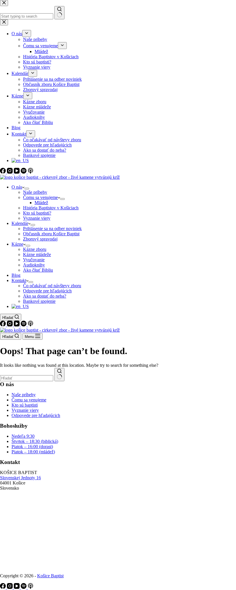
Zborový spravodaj (40, 238)
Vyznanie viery (36, 218)
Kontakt (19, 280)
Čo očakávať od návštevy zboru (52, 285)
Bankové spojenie (39, 301)
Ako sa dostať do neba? (44, 296)
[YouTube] (17, 324)
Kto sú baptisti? (37, 213)
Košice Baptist (50, 575)
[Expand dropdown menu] (26, 188)
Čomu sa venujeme (40, 197)
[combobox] (26, 378)
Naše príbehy (35, 192)
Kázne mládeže (37, 254)
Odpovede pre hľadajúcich (47, 290)
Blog (16, 275)
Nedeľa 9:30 (23, 436)
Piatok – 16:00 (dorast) (32, 446)
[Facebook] (3, 324)
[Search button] (59, 374)
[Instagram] (10, 324)
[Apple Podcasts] (30, 324)
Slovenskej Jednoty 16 (20, 477)
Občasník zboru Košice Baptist (51, 233)
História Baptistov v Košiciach (51, 207)
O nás (17, 187)
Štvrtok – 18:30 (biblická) (35, 441)
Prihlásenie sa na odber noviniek (52, 228)
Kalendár (20, 223)
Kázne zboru (34, 249)
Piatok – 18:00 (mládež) (33, 451)
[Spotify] (24, 324)
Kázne (17, 244)
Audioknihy (34, 264)
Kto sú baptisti (25, 405)
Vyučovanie (34, 259)
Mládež (41, 202)
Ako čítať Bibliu (38, 270)
